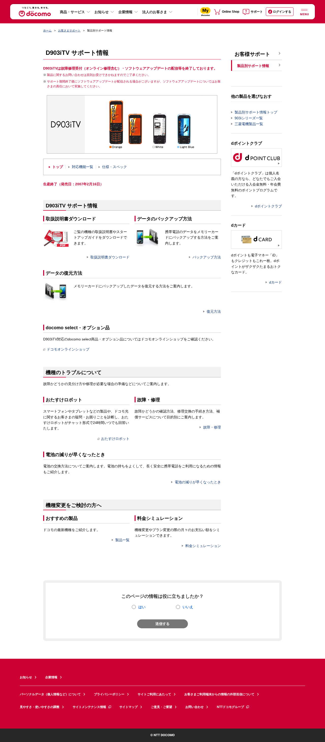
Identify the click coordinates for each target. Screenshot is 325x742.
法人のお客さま (154, 12)
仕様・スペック (114, 167)
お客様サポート (252, 54)
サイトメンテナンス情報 (89, 707)
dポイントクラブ (268, 206)
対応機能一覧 (82, 167)
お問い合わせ (194, 707)
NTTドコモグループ (230, 707)
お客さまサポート (69, 30)
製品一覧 (122, 540)
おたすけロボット (115, 439)
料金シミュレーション (203, 546)
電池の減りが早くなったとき (198, 482)
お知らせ (101, 12)
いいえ (188, 607)
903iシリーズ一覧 (249, 118)
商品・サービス (72, 12)
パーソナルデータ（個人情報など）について (50, 694)
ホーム (47, 30)
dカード (275, 282)
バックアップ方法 (206, 257)
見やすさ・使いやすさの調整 (39, 707)
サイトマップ (128, 707)
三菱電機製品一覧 (249, 124)
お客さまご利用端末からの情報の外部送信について (219, 694)
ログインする (282, 11)
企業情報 (125, 12)
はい (141, 607)
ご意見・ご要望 (161, 707)
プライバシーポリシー (109, 694)
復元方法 (214, 311)
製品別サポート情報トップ (256, 112)
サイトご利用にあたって (154, 694)
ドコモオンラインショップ (68, 349)
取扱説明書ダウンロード (109, 257)
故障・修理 (212, 427)
